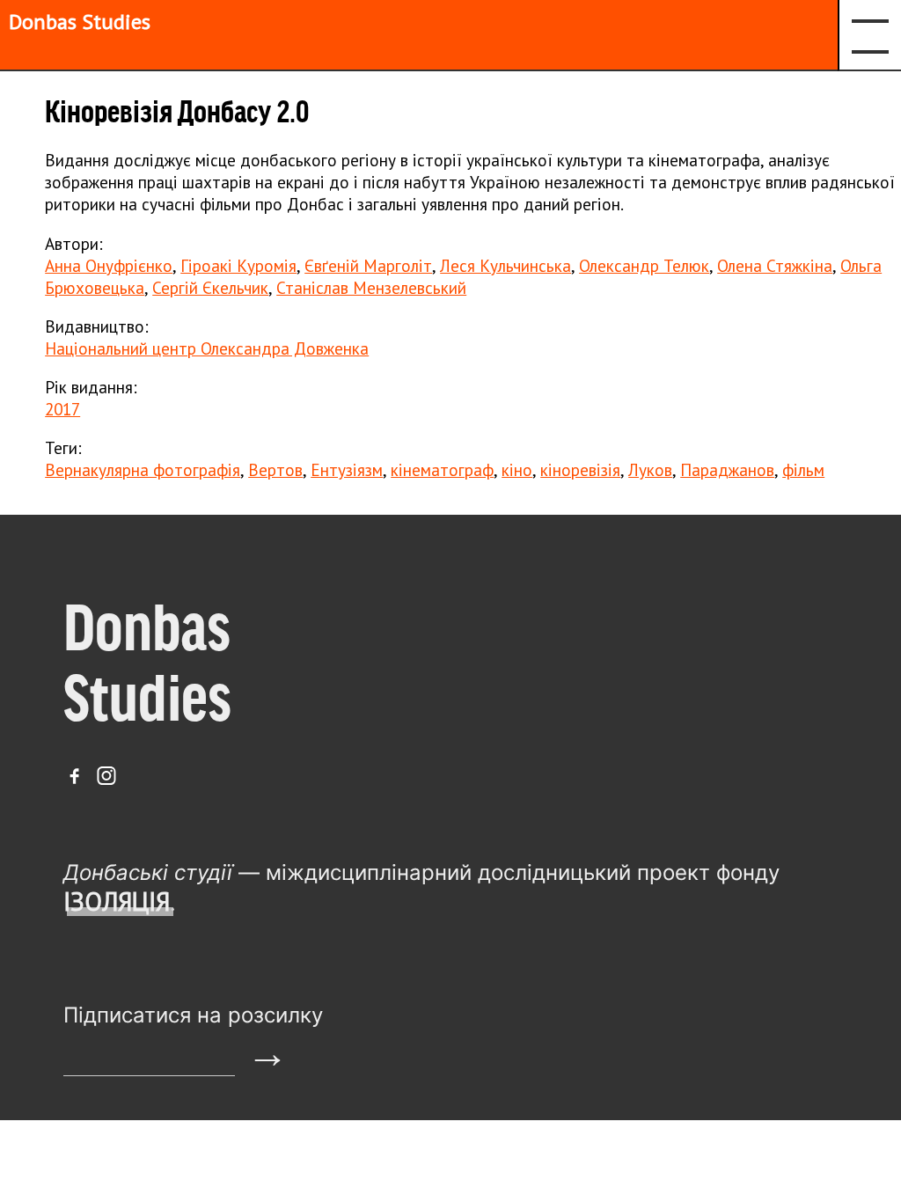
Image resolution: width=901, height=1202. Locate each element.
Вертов (275, 469)
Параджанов (727, 469)
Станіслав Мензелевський (371, 287)
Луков (650, 469)
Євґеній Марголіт (368, 265)
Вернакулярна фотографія (142, 469)
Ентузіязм (347, 469)
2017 (62, 409)
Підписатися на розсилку (193, 1015)
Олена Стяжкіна (774, 265)
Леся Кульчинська (505, 265)
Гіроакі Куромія (238, 265)
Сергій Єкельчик (210, 287)
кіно (517, 469)
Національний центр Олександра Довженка (207, 348)
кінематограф (442, 469)
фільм (803, 469)
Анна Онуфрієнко (108, 265)
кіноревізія (580, 469)
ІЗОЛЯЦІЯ (116, 901)
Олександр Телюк (644, 265)
